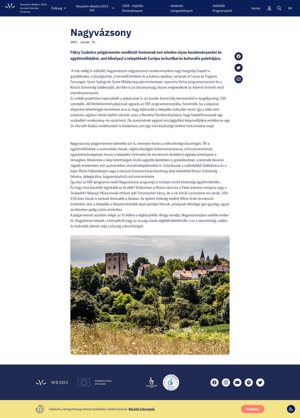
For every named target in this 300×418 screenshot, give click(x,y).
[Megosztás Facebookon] (238, 56)
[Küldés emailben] (238, 79)
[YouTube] (237, 382)
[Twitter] (260, 382)
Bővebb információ (141, 409)
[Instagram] (226, 382)
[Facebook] (214, 382)
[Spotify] (249, 382)
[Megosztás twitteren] (238, 68)
